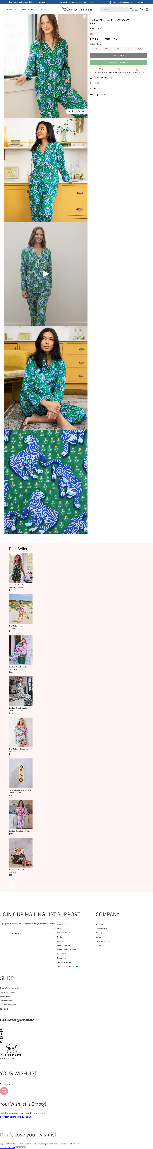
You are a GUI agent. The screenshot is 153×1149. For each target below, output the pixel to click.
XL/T (139, 49)
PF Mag (99, 933)
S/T (106, 49)
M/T (117, 49)
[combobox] (117, 9)
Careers (99, 945)
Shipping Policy (63, 933)
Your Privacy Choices (66, 966)
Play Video (79, 111)
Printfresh (10, 1058)
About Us (99, 924)
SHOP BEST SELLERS (8, 1117)
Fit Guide (61, 937)
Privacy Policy (62, 958)
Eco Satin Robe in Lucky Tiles (19, 831)
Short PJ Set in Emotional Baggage (18, 627)
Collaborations (6, 1000)
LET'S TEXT (4, 933)
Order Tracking (63, 945)
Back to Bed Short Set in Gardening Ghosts (17, 586)
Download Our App (8, 992)
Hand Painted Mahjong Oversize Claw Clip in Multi (20, 791)
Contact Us (62, 924)
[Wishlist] (141, 9)
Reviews (99, 937)
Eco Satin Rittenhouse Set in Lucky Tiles (19, 668)
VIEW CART (20, 1148)
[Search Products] (131, 9)
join (53, 929)
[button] (147, 9)
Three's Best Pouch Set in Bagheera (18, 871)
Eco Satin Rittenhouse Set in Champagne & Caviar (19, 709)
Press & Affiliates (103, 941)
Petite (107, 39)
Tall (116, 39)
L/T (128, 49)
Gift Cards (4, 1009)
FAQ (59, 928)
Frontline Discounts (8, 1005)
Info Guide (61, 954)
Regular (95, 39)
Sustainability (101, 928)
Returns (60, 941)
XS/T (95, 49)
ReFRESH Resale (6, 996)
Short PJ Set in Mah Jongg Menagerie (18, 750)
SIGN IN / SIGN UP (24, 1117)
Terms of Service (64, 962)
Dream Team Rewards (9, 988)
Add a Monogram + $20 (118, 62)
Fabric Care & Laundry (66, 949)
